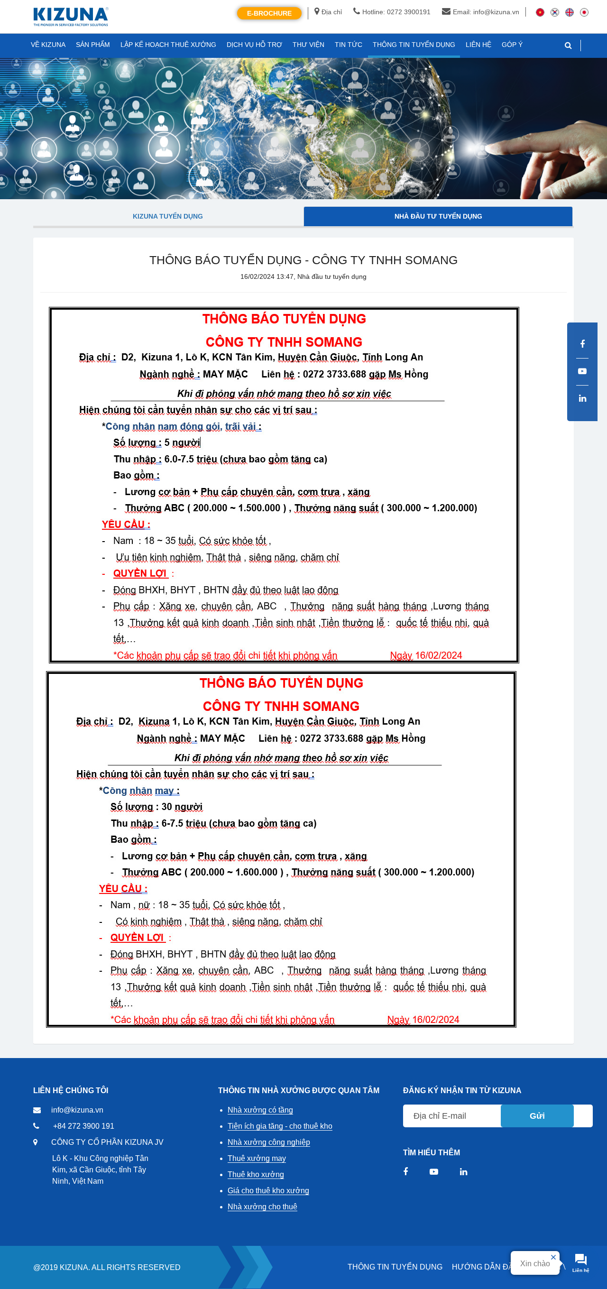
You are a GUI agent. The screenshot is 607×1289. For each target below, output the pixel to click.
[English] (569, 12)
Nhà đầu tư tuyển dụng (438, 216)
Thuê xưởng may (257, 1158)
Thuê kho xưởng (256, 1174)
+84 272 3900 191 (83, 1126)
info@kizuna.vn (77, 1110)
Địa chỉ (332, 12)
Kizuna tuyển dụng (168, 216)
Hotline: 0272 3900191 (396, 12)
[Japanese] (584, 12)
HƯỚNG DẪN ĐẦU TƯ (492, 1267)
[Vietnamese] (540, 12)
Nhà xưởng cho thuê (262, 1207)
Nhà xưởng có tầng (260, 1110)
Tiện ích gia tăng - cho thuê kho (280, 1126)
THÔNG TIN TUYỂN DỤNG (395, 1267)
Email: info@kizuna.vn (486, 12)
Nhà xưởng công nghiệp (269, 1142)
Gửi (537, 1116)
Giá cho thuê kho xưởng (268, 1191)
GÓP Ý (512, 44)
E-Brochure (269, 13)
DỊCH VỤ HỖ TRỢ (254, 44)
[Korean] (555, 12)
